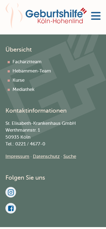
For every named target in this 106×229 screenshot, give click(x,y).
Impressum (17, 156)
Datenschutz (46, 156)
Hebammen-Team (32, 71)
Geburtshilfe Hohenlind (46, 16)
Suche (69, 156)
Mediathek (24, 89)
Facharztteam (27, 61)
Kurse (18, 80)
